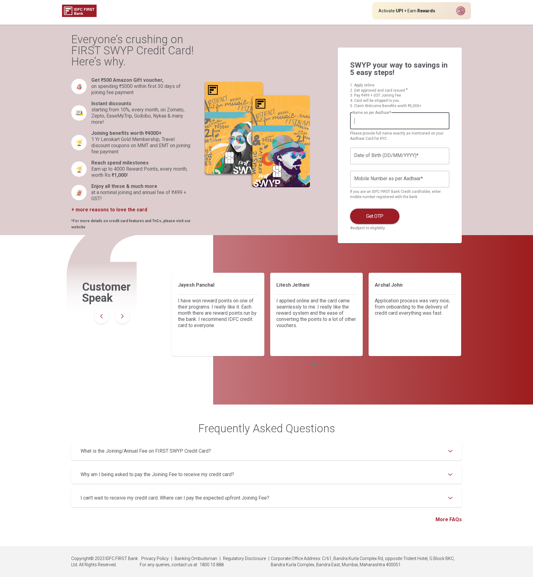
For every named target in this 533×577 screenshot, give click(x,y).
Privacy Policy (155, 558)
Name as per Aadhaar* (372, 112)
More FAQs (449, 519)
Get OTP (374, 216)
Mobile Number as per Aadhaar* (388, 178)
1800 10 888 (212, 564)
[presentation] (101, 316)
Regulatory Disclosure (244, 558)
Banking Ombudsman (196, 558)
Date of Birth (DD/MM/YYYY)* (386, 155)
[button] (314, 365)
